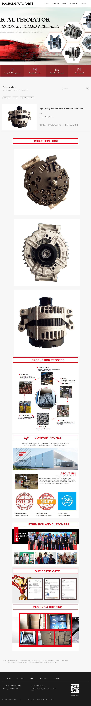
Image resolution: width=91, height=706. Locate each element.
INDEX (10, 90)
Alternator (24, 90)
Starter (15, 98)
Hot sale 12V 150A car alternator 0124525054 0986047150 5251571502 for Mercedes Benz (34, 662)
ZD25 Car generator (27, 98)
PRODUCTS (73, 3)
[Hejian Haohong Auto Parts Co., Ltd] (18, 4)
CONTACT (83, 3)
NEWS (64, 3)
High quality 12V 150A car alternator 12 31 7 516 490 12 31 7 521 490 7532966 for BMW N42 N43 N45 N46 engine (38, 660)
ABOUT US (55, 3)
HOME (46, 3)
